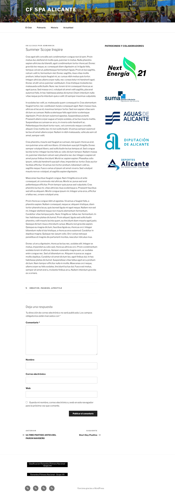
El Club (28, 27)
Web (28, 388)
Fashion (45, 288)
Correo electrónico (36, 374)
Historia (54, 27)
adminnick (49, 46)
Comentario (33, 322)
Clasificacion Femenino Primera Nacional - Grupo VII (47, 464)
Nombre (30, 359)
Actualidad (68, 27)
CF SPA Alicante (51, 10)
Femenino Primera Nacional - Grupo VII (47, 474)
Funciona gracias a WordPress (91, 488)
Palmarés (41, 27)
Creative (35, 288)
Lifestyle (56, 288)
